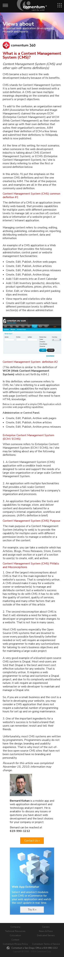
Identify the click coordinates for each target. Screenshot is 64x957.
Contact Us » (32, 840)
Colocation (15, 935)
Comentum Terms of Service (46, 944)
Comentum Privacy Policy (15, 944)
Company (15, 926)
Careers (46, 926)
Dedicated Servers (46, 935)
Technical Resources (15, 931)
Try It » (32, 909)
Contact (15, 939)
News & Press (46, 931)
